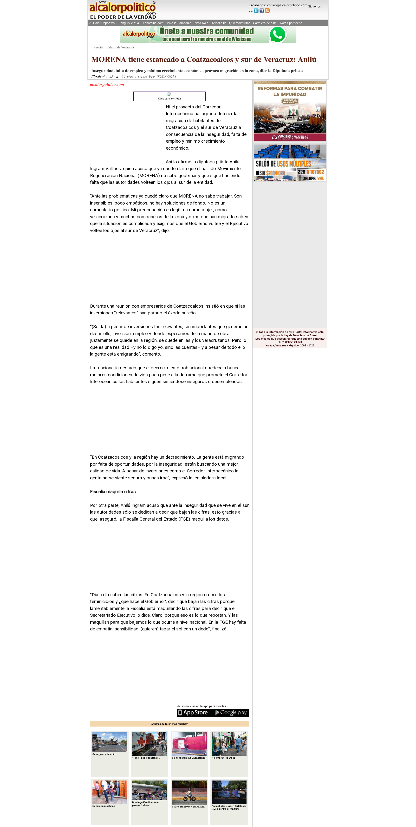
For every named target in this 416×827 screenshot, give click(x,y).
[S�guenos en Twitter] (256, 10)
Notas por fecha (291, 23)
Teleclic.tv (219, 23)
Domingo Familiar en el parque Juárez (145, 804)
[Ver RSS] (267, 10)
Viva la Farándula (179, 23)
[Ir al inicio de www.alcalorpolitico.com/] (122, 18)
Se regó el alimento (103, 754)
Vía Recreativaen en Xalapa (188, 806)
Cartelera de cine (265, 23)
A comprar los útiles (223, 757)
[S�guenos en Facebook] (262, 10)
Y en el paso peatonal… (146, 757)
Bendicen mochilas (103, 806)
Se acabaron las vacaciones (189, 757)
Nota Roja (201, 23)
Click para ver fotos (169, 98)
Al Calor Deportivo (102, 23)
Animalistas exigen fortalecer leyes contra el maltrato (229, 807)
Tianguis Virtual (129, 23)
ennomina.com (153, 23)
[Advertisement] (126, 134)
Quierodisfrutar (239, 23)
